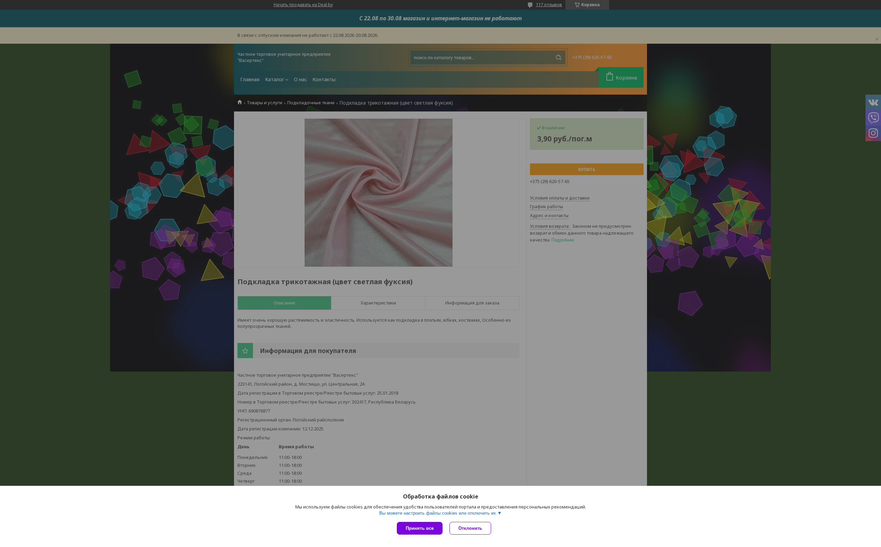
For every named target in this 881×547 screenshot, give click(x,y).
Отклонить (470, 528)
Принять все (420, 528)
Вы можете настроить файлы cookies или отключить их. (438, 513)
